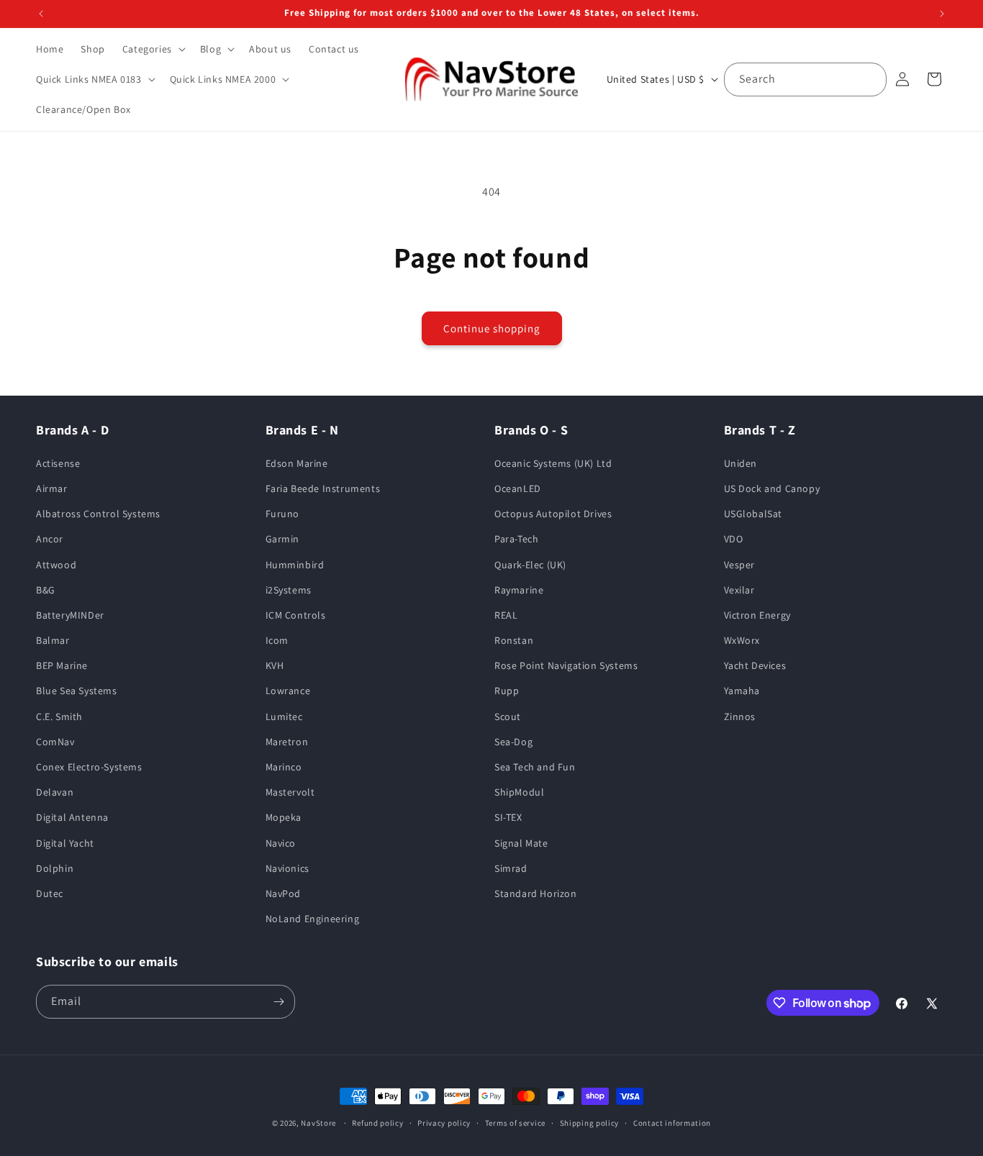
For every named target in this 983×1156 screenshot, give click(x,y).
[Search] (870, 79)
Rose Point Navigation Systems (566, 665)
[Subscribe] (278, 1002)
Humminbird (295, 564)
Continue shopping (491, 328)
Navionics (287, 868)
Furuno (283, 513)
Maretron (287, 741)
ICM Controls (296, 615)
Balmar (53, 640)
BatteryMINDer (70, 615)
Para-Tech (516, 538)
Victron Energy (757, 615)
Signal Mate (521, 843)
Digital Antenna (72, 817)
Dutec (49, 893)
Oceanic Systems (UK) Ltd (553, 463)
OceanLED (517, 488)
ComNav (55, 741)
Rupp (506, 690)
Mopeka (284, 817)
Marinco (284, 766)
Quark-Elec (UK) (530, 564)
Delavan (54, 792)
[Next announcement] (942, 13)
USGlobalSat (753, 513)
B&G (45, 589)
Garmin (283, 538)
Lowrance (288, 690)
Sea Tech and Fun (535, 766)
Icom (277, 640)
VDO (733, 538)
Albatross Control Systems (98, 513)
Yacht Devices (755, 665)
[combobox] (805, 79)
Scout (507, 716)
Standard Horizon (535, 893)
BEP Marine (62, 665)
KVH (275, 665)
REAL (505, 615)
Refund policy (377, 1123)
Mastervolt (290, 792)
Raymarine (518, 589)
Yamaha (742, 690)
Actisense (58, 463)
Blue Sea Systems (76, 690)
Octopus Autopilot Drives (553, 513)
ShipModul (519, 792)
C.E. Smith (59, 716)
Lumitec (284, 716)
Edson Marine (297, 463)
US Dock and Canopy (772, 488)
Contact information (672, 1123)
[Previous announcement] (41, 13)
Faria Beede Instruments (323, 488)
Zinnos (740, 716)
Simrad (510, 868)
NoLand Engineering (313, 918)
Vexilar (739, 589)
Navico (281, 843)
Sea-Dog (513, 741)
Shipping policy (590, 1123)
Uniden (741, 463)
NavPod (284, 893)
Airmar (52, 488)
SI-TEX (508, 817)
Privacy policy (444, 1123)
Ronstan (513, 640)
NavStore (318, 1123)
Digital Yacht (65, 843)
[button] (152, 49)
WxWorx (742, 640)
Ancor (49, 538)
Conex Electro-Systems (89, 766)
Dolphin (54, 868)
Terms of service (515, 1123)
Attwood (56, 564)
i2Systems (289, 589)
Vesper (740, 564)
